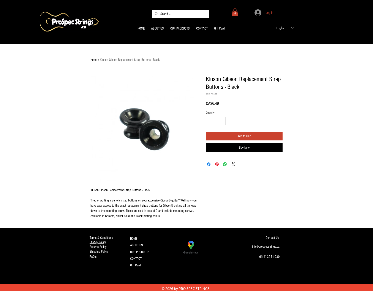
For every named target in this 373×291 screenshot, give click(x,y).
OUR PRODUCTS (140, 252)
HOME (133, 239)
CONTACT (136, 259)
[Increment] (222, 121)
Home (93, 60)
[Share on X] (233, 164)
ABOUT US (136, 245)
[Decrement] (209, 121)
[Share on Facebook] (208, 164)
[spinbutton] (216, 121)
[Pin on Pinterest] (217, 164)
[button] (235, 12)
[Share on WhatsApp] (225, 164)
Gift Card (135, 265)
